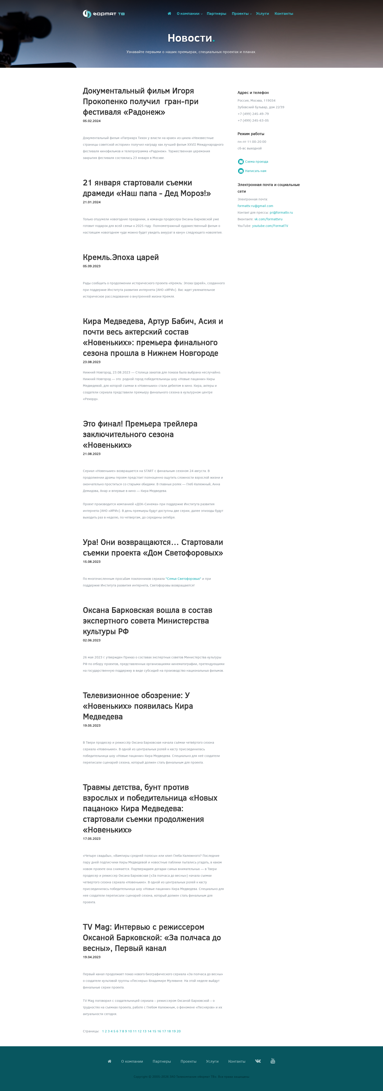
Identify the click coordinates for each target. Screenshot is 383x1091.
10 (130, 1031)
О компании (188, 13)
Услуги (262, 13)
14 (149, 1031)
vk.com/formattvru (268, 219)
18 (169, 1031)
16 (159, 1031)
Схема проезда (256, 161)
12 (140, 1031)
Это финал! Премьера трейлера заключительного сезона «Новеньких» (140, 434)
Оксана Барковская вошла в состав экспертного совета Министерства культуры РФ (147, 620)
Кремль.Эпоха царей (121, 256)
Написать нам (255, 170)
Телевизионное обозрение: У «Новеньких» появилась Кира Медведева (138, 705)
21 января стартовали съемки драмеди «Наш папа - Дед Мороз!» (147, 187)
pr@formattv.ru (281, 212)
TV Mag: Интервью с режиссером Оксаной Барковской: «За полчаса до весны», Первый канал (152, 937)
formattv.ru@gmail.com (255, 205)
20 (179, 1031)
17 (164, 1031)
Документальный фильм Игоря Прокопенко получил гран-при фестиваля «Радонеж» (141, 101)
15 (154, 1031)
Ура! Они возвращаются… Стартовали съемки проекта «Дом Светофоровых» (153, 547)
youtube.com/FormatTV (270, 225)
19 (174, 1031)
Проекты (240, 13)
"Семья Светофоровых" (183, 578)
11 (135, 1031)
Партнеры (216, 13)
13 (145, 1031)
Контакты (284, 13)
